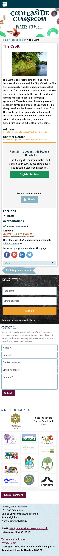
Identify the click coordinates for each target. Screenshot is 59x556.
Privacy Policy (8, 542)
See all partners (13, 495)
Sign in (31, 199)
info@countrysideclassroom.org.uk (28, 528)
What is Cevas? (11, 243)
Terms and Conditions (13, 539)
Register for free (29, 174)
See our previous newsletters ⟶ (20, 320)
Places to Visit (18, 39)
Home (5, 39)
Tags (7, 262)
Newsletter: (11, 279)
